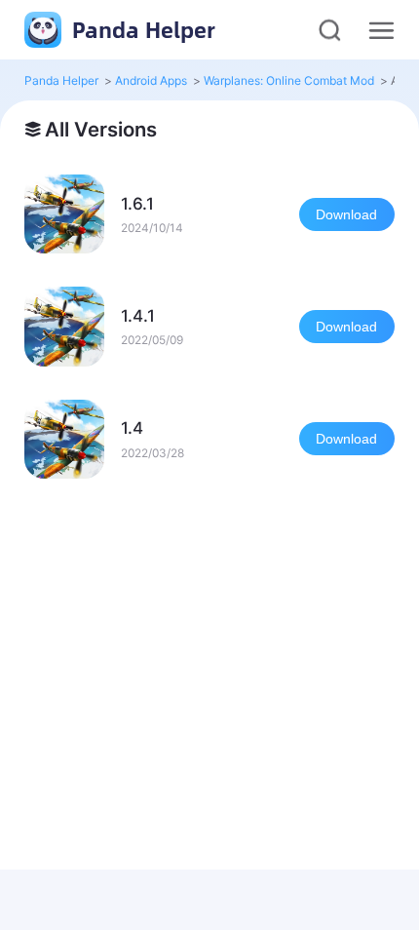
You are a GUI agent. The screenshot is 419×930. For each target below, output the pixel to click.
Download (346, 215)
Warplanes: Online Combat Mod (289, 80)
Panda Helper (140, 29)
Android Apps (151, 80)
